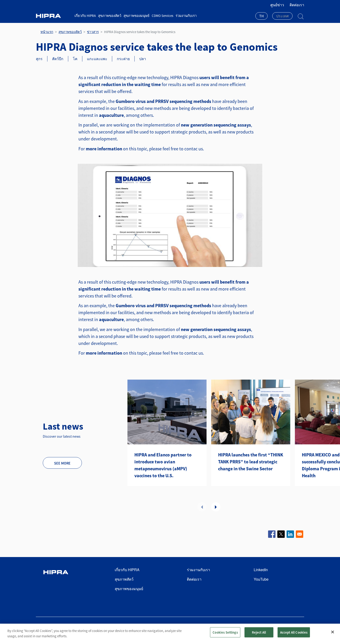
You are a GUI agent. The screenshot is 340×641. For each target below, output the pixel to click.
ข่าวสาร (93, 32)
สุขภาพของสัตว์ (109, 15)
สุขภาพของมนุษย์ (136, 15)
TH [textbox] (261, 16)
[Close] (333, 632)
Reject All (259, 632)
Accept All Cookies (294, 632)
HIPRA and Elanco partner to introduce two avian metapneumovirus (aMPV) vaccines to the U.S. (163, 465)
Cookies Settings (225, 632)
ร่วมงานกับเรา (186, 15)
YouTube (261, 579)
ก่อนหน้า (202, 506)
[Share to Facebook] (271, 534)
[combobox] (261, 16)
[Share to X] (281, 534)
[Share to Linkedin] (290, 534)
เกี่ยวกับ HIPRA (85, 15)
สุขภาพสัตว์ (124, 579)
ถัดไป (215, 506)
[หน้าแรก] (53, 16)
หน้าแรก (46, 32)
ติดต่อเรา (297, 5)
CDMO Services (162, 15)
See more (62, 463)
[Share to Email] (299, 534)
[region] (170, 632)
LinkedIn (261, 569)
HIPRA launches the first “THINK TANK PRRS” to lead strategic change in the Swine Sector (250, 461)
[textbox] (282, 16)
